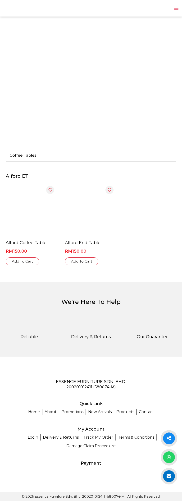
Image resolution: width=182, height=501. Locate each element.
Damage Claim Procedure (91, 446)
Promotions (72, 412)
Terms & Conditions (136, 437)
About (51, 412)
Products (125, 412)
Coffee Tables (22, 155)
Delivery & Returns (61, 437)
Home (34, 412)
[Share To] (169, 438)
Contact (146, 412)
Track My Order (98, 437)
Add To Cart (22, 261)
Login (33, 437)
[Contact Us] (169, 457)
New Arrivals (100, 412)
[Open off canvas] (176, 8)
